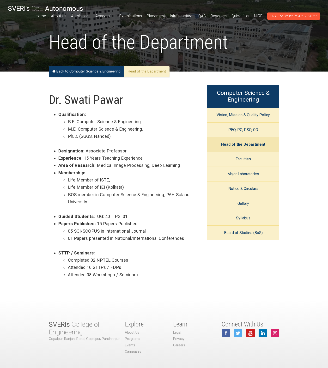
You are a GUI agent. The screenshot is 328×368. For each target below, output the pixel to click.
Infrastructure (181, 16)
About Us (58, 16)
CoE (45, 8)
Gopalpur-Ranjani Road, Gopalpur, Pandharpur (84, 339)
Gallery (243, 203)
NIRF (258, 16)
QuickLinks (240, 16)
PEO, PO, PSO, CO (243, 129)
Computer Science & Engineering (243, 96)
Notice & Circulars (243, 188)
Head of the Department (243, 144)
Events (130, 345)
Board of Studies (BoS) (243, 232)
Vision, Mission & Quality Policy (243, 115)
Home (41, 16)
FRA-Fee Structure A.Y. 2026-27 (293, 16)
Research (219, 16)
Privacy (178, 339)
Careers (179, 345)
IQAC (201, 16)
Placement (156, 16)
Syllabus (243, 218)
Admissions (81, 16)
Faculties (243, 159)
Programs (132, 339)
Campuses (133, 352)
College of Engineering (74, 328)
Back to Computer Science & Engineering (88, 71)
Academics (105, 16)
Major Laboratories (243, 174)
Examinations (130, 16)
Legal (177, 333)
